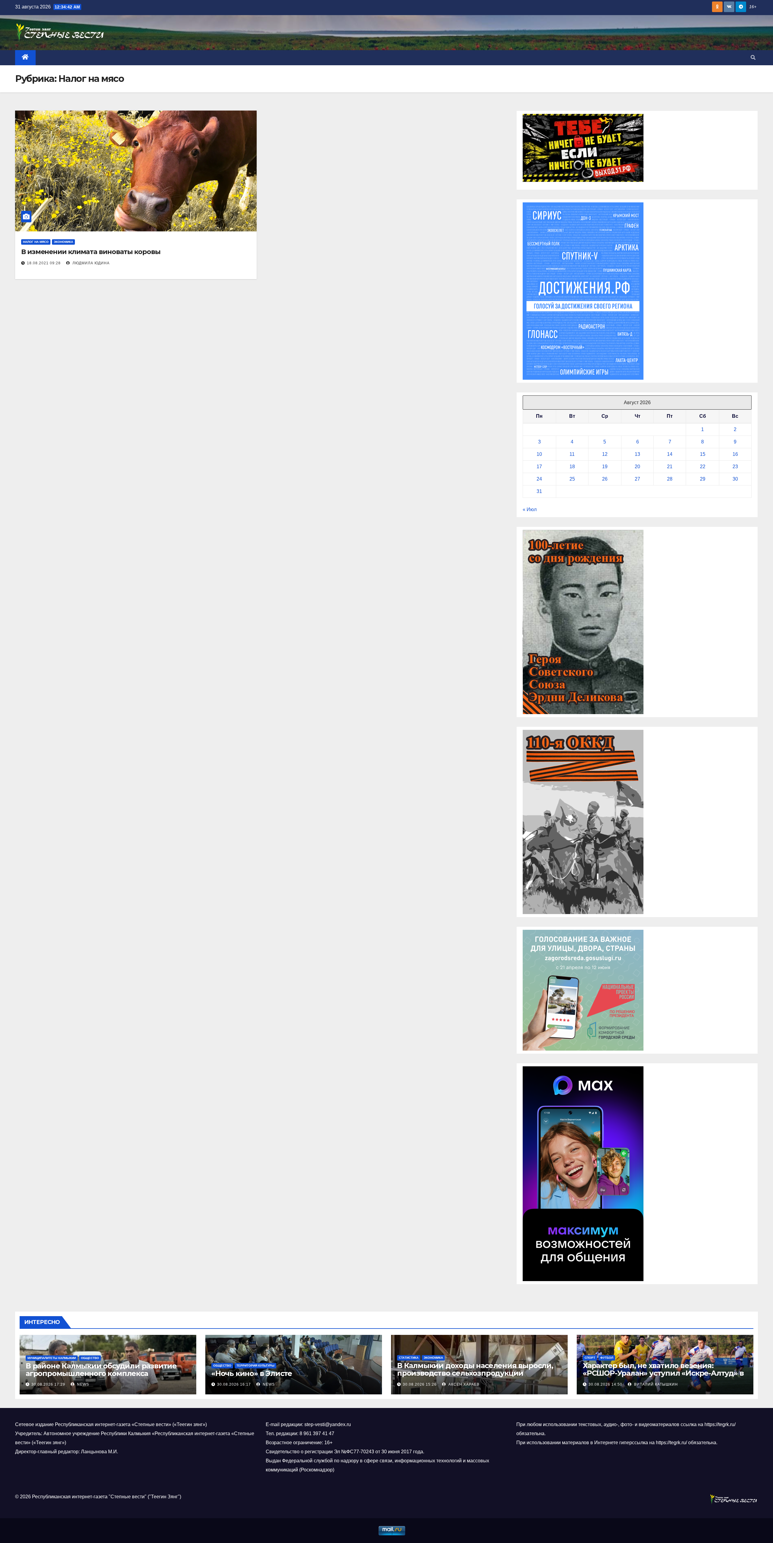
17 (539, 466)
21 (669, 466)
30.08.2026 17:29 (48, 1384)
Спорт (590, 1357)
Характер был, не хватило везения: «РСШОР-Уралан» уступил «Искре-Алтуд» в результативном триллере (663, 1373)
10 (539, 454)
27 (637, 479)
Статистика (409, 1357)
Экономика (63, 241)
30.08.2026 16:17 (234, 1384)
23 (735, 466)
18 (572, 466)
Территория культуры (255, 1365)
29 (702, 479)
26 (605, 479)
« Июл (530, 509)
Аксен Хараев (463, 1384)
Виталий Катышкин (655, 1384)
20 (637, 466)
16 (735, 454)
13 (637, 454)
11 (572, 454)
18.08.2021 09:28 (44, 263)
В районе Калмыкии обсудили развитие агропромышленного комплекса (101, 1369)
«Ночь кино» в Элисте (251, 1373)
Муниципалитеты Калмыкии (51, 1358)
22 (702, 466)
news (82, 1384)
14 (669, 454)
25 (572, 479)
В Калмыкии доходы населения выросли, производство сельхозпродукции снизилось (475, 1373)
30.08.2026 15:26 (420, 1384)
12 (605, 454)
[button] (753, 57)
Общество (90, 1358)
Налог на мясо (36, 241)
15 (702, 454)
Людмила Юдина (90, 263)
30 (735, 479)
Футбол (606, 1357)
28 (669, 479)
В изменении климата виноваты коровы (90, 252)
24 (539, 479)
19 (605, 466)
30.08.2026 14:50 (605, 1384)
